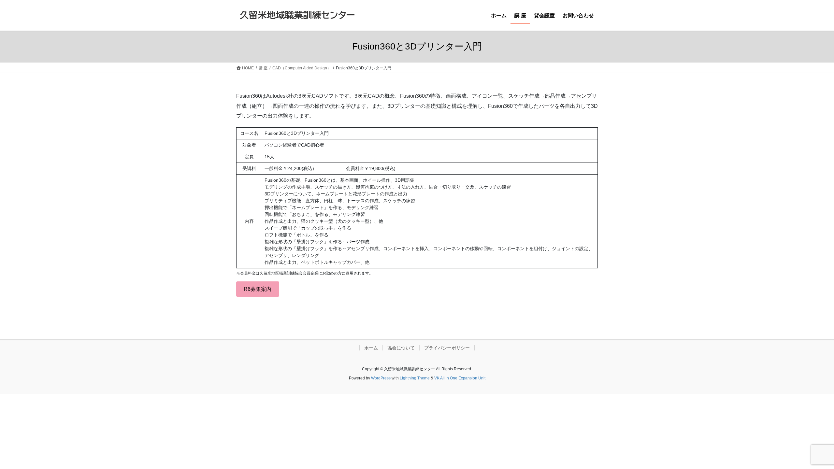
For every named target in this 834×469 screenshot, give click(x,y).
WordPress (381, 378)
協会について (401, 347)
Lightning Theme (415, 378)
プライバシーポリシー (447, 347)
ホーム (371, 347)
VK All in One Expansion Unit (459, 378)
